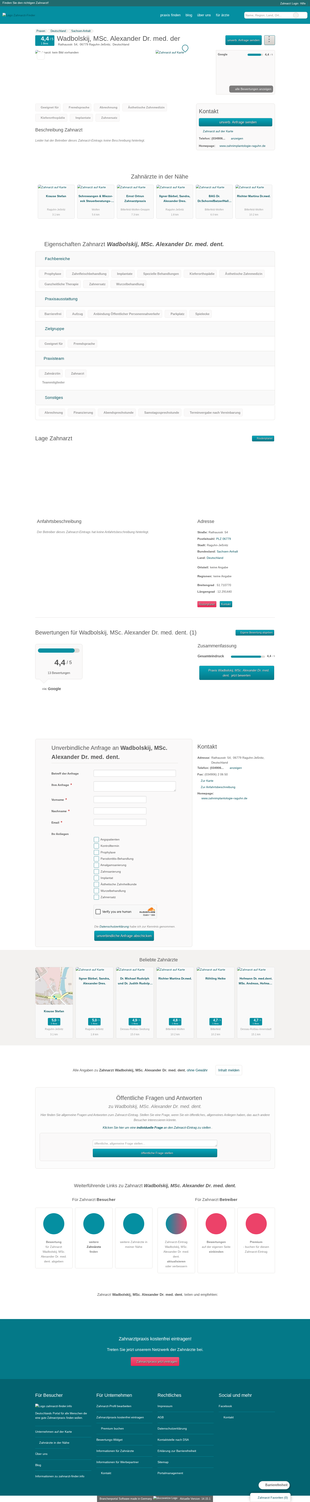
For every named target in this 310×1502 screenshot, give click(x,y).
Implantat (107, 878)
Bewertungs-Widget (109, 1439)
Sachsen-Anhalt (227, 551)
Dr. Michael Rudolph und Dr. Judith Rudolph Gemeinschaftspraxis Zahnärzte (135, 982)
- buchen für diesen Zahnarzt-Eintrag (256, 1246)
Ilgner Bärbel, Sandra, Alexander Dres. (174, 198)
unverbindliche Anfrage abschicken (124, 936)
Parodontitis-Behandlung (117, 858)
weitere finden (94, 1246)
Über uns (41, 1454)
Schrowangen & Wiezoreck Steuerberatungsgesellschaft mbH (95, 199)
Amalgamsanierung (113, 865)
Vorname (58, 799)
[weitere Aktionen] (269, 40)
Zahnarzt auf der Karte (217, 131)
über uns (204, 15)
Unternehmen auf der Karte (53, 1431)
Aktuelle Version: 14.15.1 (195, 1498)
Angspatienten (110, 839)
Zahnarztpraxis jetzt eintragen (156, 1361)
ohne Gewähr (197, 1070)
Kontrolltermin (110, 846)
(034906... (218, 138)
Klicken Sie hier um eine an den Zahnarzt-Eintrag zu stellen (157, 1127)
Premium (266, 180)
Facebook (225, 1406)
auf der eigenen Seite (216, 1246)
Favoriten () (273, 1497)
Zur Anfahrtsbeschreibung (218, 787)
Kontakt (226, 604)
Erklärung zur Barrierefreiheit (177, 1451)
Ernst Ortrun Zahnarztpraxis (135, 198)
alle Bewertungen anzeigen (252, 89)
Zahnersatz (108, 897)
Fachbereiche (57, 258)
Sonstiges (53, 397)
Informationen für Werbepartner (117, 1462)
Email (55, 822)
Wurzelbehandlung (113, 890)
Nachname (59, 811)
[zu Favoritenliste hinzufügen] (41, 56)
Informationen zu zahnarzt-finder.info (59, 1476)
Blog (189, 15)
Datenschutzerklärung (114, 926)
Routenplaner (264, 438)
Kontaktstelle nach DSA (173, 1439)
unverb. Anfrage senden (244, 40)
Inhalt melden (228, 1070)
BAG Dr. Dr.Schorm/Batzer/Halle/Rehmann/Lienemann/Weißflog (214, 199)
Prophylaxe (108, 852)
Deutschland (215, 557)
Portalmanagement (170, 1473)
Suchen (304, 15)
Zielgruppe (54, 328)
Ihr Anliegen (60, 834)
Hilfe (303, 3)
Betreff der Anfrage (65, 773)
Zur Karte (207, 780)
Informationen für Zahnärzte (115, 1451)
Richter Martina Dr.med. (254, 196)
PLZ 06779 (223, 538)
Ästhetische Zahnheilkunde (119, 884)
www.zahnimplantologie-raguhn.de (243, 145)
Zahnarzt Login (288, 3)
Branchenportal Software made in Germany (125, 1498)
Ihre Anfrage (60, 785)
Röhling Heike (215, 978)
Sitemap (163, 1462)
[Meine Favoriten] (238, 15)
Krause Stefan (56, 196)
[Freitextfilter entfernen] (296, 15)
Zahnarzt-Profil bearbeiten (113, 1406)
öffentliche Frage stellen (156, 1153)
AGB (161, 1417)
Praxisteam (53, 358)
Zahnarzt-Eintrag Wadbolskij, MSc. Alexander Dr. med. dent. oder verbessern (176, 1254)
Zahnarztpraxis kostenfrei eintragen (120, 1417)
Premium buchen (112, 1428)
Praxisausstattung (61, 299)
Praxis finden (170, 15)
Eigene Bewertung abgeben (256, 632)
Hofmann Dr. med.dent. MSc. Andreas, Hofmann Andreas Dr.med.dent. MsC (256, 982)
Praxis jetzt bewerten (238, 672)
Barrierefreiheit (275, 1485)
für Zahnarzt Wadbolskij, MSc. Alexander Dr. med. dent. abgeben (54, 1251)
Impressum (165, 1406)
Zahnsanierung (111, 871)
